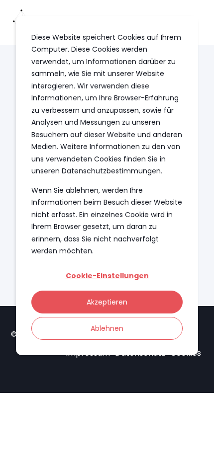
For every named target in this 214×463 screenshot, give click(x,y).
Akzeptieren (107, 302)
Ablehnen (107, 328)
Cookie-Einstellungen (107, 276)
